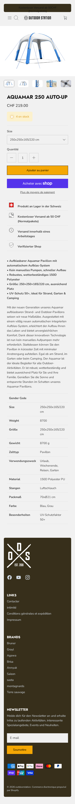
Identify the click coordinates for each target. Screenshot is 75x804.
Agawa (11, 655)
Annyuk (12, 668)
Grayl (10, 649)
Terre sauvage (16, 692)
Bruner (11, 643)
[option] (37, 51)
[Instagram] (27, 577)
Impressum (14, 620)
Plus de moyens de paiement (37, 192)
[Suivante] (66, 8)
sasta (10, 680)
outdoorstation (23, 786)
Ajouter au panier (38, 170)
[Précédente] (9, 8)
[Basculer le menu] (9, 18)
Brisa (10, 662)
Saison (11, 674)
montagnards (15, 686)
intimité (11, 607)
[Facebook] (9, 577)
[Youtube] (18, 577)
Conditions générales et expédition (29, 614)
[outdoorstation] (37, 18)
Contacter (13, 601)
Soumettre (19, 750)
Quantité (12, 149)
